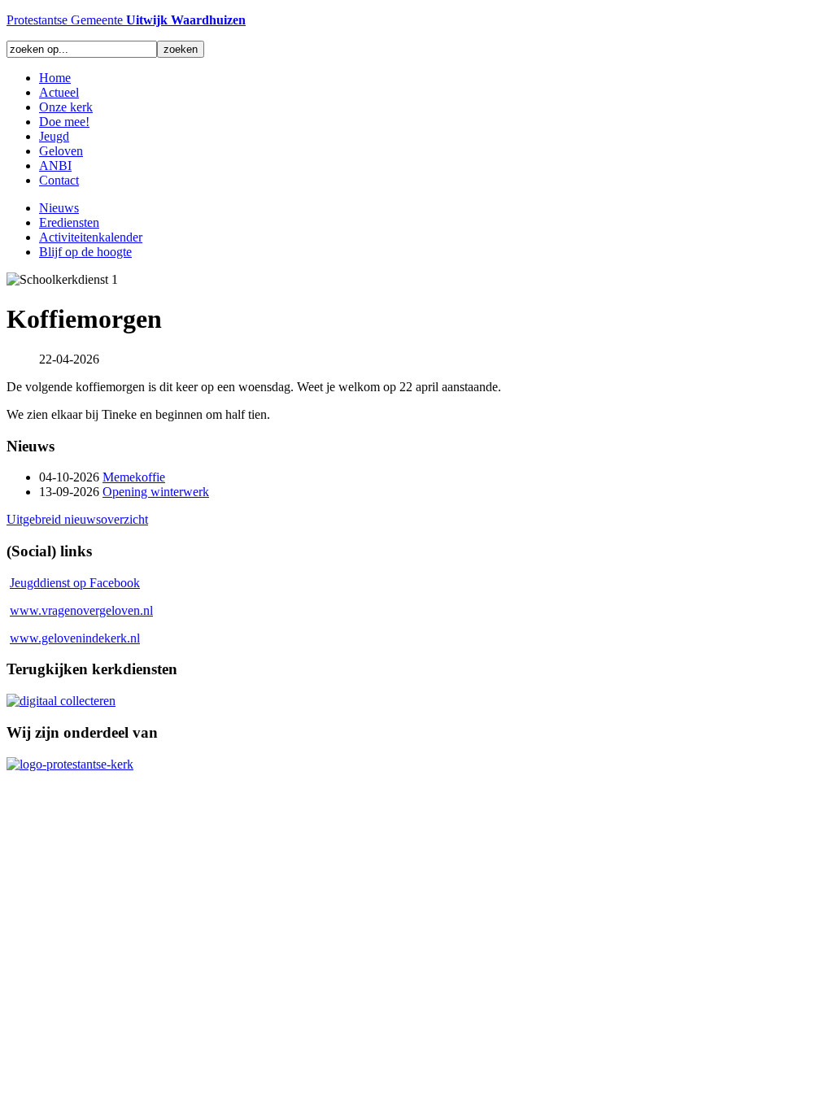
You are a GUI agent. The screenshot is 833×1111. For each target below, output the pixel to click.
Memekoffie (133, 477)
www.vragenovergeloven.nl (81, 610)
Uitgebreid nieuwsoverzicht (77, 519)
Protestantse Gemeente (126, 20)
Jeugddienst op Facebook (75, 583)
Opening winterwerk (155, 492)
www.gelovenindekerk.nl (75, 638)
